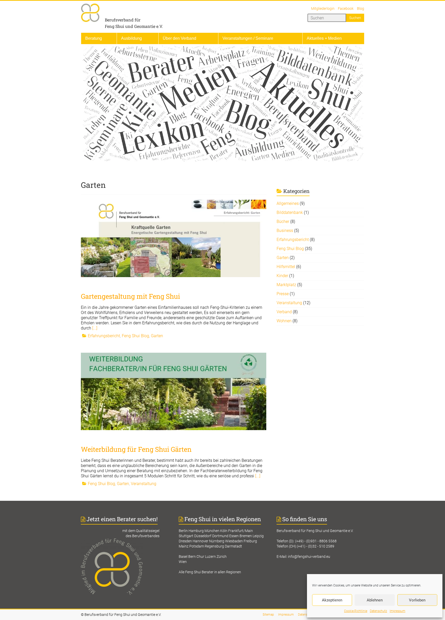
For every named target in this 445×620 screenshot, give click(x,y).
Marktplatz (286, 284)
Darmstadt (233, 546)
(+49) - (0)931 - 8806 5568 (316, 541)
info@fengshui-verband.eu (309, 556)
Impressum (397, 611)
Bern (192, 556)
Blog (360, 8)
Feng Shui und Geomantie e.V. (134, 26)
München (211, 531)
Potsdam (196, 546)
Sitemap (268, 614)
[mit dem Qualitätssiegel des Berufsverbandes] (124, 541)
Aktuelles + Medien (324, 38)
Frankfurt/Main (240, 531)
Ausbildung (131, 38)
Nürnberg (216, 541)
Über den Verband (179, 38)
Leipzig (258, 536)
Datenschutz (378, 611)
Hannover (200, 541)
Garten (157, 335)
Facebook (346, 8)
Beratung (93, 38)
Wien (183, 562)
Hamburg (196, 531)
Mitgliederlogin (323, 8)
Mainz (184, 546)
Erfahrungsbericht (104, 335)
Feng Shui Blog (135, 335)
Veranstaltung (143, 483)
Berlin (183, 531)
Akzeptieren (332, 600)
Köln (223, 531)
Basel (183, 556)
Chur (200, 556)
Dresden (185, 541)
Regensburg (214, 546)
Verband (284, 311)
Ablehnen (375, 600)
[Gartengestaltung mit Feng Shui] (173, 202)
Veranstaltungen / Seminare (247, 38)
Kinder (282, 275)
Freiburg (250, 541)
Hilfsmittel (286, 266)
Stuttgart (186, 536)
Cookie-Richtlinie (355, 611)
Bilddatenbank (290, 212)
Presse (283, 293)
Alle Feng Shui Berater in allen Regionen (210, 572)
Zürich (222, 556)
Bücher (283, 221)
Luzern (210, 556)
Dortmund (220, 536)
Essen (234, 536)
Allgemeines (288, 203)
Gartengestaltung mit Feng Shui (130, 296)
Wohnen (284, 320)
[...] (94, 328)
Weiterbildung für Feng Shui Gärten (136, 449)
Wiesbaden (234, 541)
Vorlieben (417, 600)
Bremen (245, 536)
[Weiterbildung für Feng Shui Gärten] (173, 355)
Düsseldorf (202, 536)
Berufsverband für (123, 19)
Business (285, 230)
